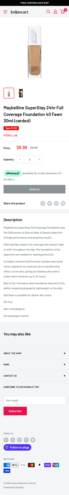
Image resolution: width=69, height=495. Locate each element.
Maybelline (11, 135)
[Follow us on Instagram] (19, 439)
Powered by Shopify (14, 487)
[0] (62, 11)
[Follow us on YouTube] (32, 439)
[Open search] (48, 12)
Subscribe (15, 411)
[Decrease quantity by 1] (20, 159)
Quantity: (9, 159)
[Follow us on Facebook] (6, 439)
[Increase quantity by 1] (39, 159)
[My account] (55, 12)
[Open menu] (5, 11)
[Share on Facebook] (42, 203)
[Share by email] (63, 203)
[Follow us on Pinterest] (26, 439)
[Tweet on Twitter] (56, 203)
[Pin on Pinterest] (49, 203)
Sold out (34, 189)
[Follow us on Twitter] (12, 439)
